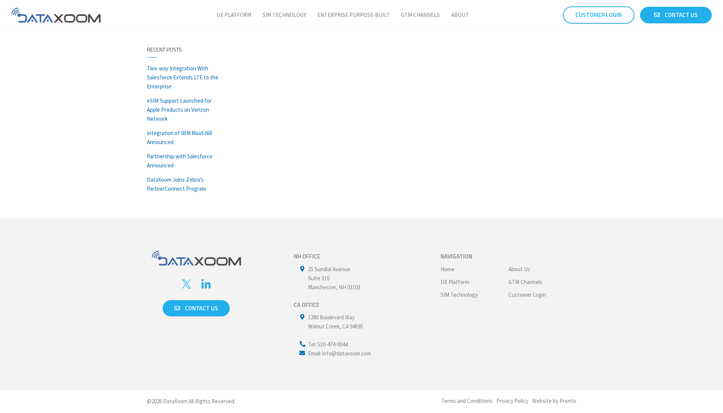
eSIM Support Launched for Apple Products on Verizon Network (179, 109)
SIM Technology (284, 14)
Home (448, 269)
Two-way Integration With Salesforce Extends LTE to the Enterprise (182, 77)
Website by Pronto (554, 400)
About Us (519, 269)
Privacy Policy (512, 400)
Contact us (201, 308)
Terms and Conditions (467, 400)
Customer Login (527, 294)
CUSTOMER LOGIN (598, 15)
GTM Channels (420, 14)
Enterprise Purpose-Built (353, 14)
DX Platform (234, 14)
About (460, 14)
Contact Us (681, 15)
